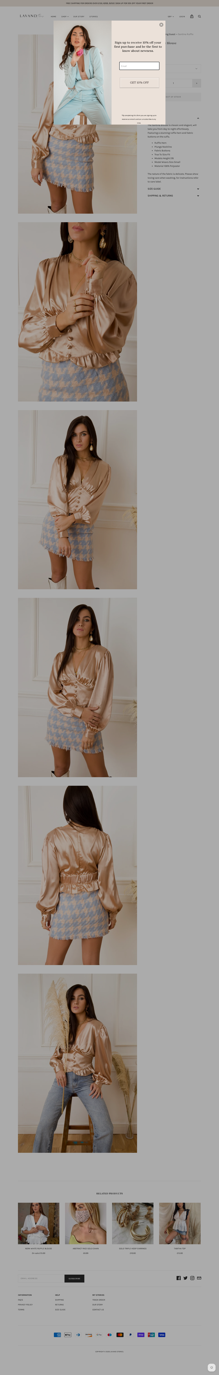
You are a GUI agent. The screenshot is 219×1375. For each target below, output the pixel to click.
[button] (161, 25)
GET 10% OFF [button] (139, 82)
